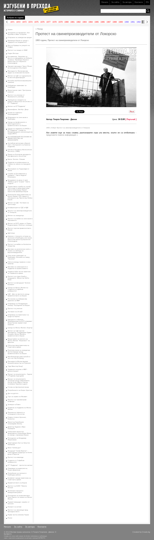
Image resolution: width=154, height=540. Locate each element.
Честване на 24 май (15, 311)
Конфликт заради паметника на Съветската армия (19, 478)
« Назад (39, 29)
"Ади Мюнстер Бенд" (15, 366)
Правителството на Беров (17, 483)
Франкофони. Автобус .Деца (18, 109)
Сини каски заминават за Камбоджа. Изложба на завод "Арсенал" (18, 257)
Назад (6, 22)
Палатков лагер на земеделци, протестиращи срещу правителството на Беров (19, 351)
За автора (126, 2)
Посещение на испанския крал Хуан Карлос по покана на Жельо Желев (20, 497)
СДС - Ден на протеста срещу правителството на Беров (18, 295)
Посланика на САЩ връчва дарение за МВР (17, 299)
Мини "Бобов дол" (14, 447)
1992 (139, 22)
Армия (10, 29)
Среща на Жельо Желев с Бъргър (20, 327)
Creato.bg (146, 532)
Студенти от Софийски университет (16, 461)
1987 (108, 22)
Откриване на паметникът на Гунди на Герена (18, 315)
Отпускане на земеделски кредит (20, 37)
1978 (54, 22)
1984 (90, 22)
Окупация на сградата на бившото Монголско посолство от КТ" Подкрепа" (20, 101)
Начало (104, 2)
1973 (24, 22)
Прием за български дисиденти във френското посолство (19, 155)
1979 (60, 22)
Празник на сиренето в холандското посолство (16, 413)
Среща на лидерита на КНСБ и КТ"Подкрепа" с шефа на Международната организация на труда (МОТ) (20, 131)
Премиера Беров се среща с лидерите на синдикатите (18, 41)
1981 (72, 22)
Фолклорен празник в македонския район (15, 491)
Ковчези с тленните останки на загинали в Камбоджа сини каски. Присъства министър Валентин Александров (20, 238)
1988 (114, 22)
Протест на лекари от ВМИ (17, 50)
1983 (84, 22)
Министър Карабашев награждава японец (16, 422)
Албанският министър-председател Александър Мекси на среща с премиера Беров (19, 433)
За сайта (115, 2)
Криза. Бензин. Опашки (16, 159)
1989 (121, 22)
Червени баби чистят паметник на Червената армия (19, 272)
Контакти (139, 2)
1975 (36, 22)
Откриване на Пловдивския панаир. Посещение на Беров (18, 304)
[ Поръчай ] (130, 119)
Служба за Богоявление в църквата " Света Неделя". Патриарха (17, 175)
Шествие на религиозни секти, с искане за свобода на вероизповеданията (19, 250)
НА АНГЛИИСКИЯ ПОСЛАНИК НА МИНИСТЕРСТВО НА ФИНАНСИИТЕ (20, 138)
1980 (66, 22)
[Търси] (148, 11)
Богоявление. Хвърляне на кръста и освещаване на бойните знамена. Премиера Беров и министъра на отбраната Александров (20, 60)
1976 (42, 22)
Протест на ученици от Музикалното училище (16, 96)
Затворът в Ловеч (14, 404)
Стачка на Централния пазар (18, 387)
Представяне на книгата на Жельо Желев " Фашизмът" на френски (19, 340)
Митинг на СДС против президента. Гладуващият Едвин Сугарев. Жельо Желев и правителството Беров (19, 333)
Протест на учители (15, 308)
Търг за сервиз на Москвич (17, 396)
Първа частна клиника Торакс (18, 515)
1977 (48, 22)
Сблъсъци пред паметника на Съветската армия (18, 346)
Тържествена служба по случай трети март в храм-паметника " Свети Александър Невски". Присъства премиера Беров (19, 189)
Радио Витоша (13, 53)
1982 (78, 22)
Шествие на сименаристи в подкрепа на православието (18, 267)
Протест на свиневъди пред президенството (18, 510)
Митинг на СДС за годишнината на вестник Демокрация (19, 76)
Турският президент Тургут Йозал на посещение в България (20, 67)
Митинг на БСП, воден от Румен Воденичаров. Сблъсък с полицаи (20, 224)
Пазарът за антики (14, 507)
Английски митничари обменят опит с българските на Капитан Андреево (19, 144)
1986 (102, 22)
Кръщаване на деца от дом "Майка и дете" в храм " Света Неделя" (19, 181)
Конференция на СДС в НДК (18, 207)
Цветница (11, 233)
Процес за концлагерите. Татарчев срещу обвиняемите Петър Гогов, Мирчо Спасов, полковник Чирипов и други (18, 381)
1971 (12, 22)
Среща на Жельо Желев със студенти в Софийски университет (18, 289)
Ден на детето (13, 393)
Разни (10, 518)
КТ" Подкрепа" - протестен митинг (20, 465)
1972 (18, 22)
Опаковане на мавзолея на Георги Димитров (17, 469)
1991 (133, 22)
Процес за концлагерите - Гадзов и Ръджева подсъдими (20, 375)
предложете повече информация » (62, 135)
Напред (147, 22)
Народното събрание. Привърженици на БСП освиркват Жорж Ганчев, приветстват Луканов (20, 322)
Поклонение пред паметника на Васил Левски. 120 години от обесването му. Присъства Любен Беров (20, 197)
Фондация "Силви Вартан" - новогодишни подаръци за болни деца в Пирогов (20, 452)
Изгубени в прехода (30, 6)
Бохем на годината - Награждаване (15, 113)
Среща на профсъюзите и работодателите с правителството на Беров (17, 123)
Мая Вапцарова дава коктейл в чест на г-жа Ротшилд (19, 357)
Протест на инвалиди (15, 457)
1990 (127, 22)
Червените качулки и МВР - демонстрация (18, 370)
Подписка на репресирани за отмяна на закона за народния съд (19, 164)
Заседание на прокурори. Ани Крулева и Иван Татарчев (19, 33)
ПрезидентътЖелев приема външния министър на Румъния (19, 362)
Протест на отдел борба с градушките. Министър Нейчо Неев (18, 278)
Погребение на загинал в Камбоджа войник (17, 474)
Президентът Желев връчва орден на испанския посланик (18, 72)
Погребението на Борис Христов (20, 390)
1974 (30, 22)
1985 (96, 22)
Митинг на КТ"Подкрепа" (17, 106)
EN (147, 2)
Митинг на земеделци (16, 215)
